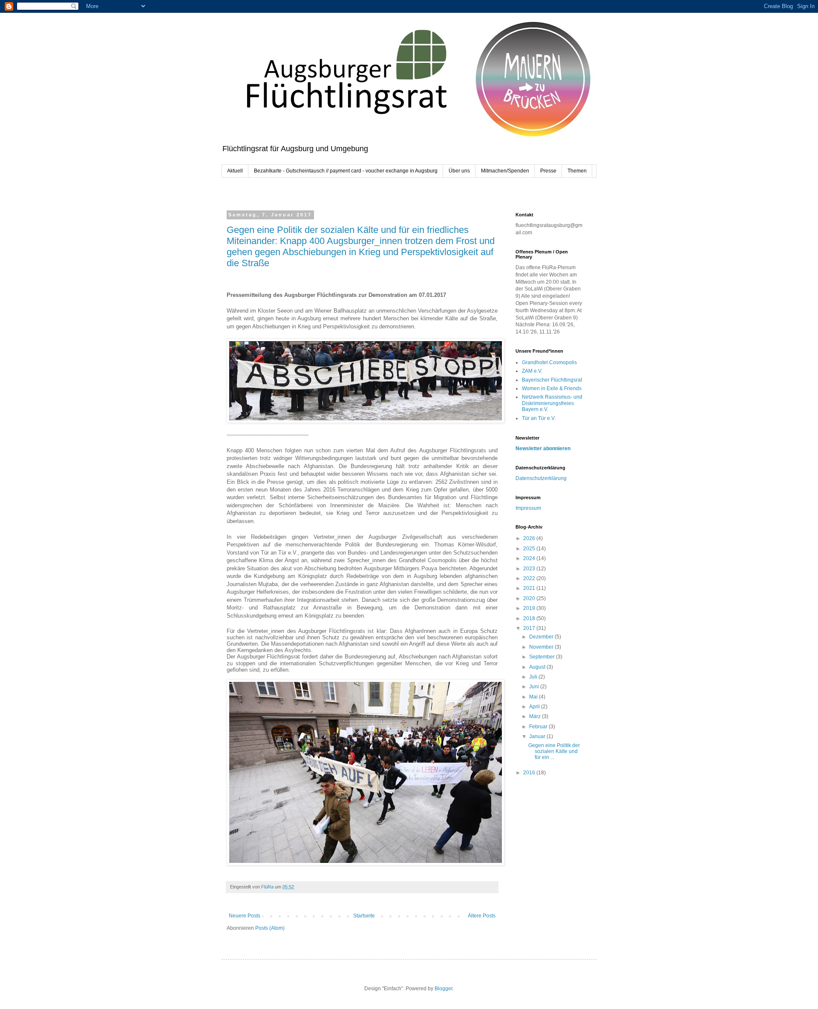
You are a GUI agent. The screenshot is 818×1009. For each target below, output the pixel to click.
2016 (529, 773)
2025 (529, 549)
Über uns (459, 171)
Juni (534, 687)
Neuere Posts (244, 916)
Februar (539, 727)
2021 (529, 588)
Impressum (528, 508)
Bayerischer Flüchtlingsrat (552, 380)
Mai (534, 697)
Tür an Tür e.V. (539, 418)
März (535, 716)
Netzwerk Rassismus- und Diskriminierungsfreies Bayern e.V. (552, 403)
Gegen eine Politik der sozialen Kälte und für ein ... (554, 751)
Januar (538, 736)
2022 (529, 578)
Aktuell (235, 171)
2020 (529, 598)
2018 (529, 618)
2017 (529, 628)
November (542, 647)
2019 (529, 608)
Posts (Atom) (270, 928)
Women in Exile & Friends (552, 388)
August (538, 667)
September (542, 657)
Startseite (364, 916)
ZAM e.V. (532, 371)
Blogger (443, 989)
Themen (577, 171)
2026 (529, 538)
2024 (529, 558)
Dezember (542, 637)
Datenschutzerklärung (541, 478)
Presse (548, 171)
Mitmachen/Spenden (505, 171)
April (535, 707)
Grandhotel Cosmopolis (549, 362)
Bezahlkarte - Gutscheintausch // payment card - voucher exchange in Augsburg (346, 171)
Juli (534, 677)
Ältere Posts (481, 916)
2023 (529, 569)
